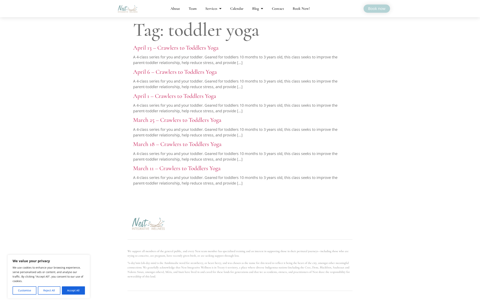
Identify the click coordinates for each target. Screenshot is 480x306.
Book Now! (301, 8)
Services (211, 8)
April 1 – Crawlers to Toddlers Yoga (174, 96)
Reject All (49, 290)
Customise (24, 290)
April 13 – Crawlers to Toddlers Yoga (175, 47)
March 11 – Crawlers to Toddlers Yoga (176, 168)
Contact (278, 8)
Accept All (73, 290)
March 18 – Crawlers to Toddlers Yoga (177, 144)
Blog (255, 8)
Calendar (237, 8)
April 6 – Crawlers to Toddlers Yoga (175, 71)
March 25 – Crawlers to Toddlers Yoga (177, 120)
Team (193, 8)
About (175, 8)
